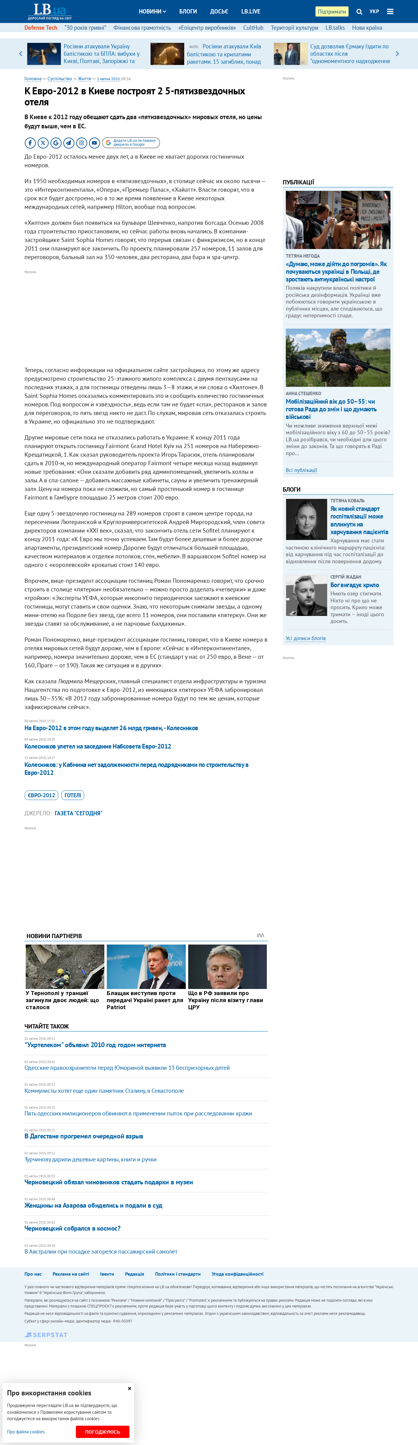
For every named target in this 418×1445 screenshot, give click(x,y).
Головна (33, 78)
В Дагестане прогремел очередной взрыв (83, 1136)
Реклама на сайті (71, 1274)
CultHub (253, 27)
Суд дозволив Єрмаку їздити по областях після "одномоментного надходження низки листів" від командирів (350, 57)
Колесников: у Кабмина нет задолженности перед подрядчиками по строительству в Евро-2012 (136, 768)
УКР (374, 11)
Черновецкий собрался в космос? (72, 1228)
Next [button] (397, 53)
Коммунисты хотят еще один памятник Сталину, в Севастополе (104, 1091)
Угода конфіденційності (237, 1274)
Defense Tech (40, 27)
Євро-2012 (41, 795)
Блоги (188, 11)
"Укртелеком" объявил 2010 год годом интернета (95, 1044)
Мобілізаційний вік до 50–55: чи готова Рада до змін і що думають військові (331, 409)
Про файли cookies (26, 1432)
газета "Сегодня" (79, 813)
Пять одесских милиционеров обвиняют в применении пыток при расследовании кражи (138, 1113)
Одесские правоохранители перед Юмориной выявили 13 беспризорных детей (127, 1068)
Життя (84, 78)
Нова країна (367, 27)
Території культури (294, 27)
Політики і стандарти (178, 1274)
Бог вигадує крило (354, 585)
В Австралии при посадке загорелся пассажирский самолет (100, 1251)
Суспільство (59, 78)
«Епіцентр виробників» (207, 27)
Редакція (134, 1274)
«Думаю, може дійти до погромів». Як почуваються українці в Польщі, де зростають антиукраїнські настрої (336, 271)
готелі (73, 795)
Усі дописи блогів (306, 638)
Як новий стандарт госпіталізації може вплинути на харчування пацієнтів (359, 520)
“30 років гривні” (85, 27)
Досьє (219, 11)
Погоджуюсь (102, 1432)
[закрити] (129, 1388)
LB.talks (335, 27)
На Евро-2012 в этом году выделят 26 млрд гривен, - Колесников (111, 728)
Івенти (107, 1274)
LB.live (250, 11)
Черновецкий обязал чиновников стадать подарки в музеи (108, 1182)
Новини (150, 11)
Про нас (33, 1274)
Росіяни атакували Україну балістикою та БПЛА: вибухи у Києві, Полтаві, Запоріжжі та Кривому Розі (101, 57)
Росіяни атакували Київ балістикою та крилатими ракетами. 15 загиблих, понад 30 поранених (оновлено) (224, 58)
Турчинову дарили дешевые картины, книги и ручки (90, 1159)
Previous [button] (20, 53)
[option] (86, 53)
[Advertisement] (146, 318)
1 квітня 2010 (108, 78)
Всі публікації (301, 470)
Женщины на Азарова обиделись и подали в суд (93, 1205)
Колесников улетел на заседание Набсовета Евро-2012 (97, 746)
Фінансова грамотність (142, 27)
